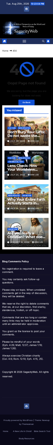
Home (5, 50)
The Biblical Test (15, 162)
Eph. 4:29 (8, 345)
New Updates (24, 128)
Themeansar (28, 424)
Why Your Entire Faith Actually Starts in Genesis (26, 203)
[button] (43, 41)
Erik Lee (34, 141)
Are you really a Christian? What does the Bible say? (25, 237)
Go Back (26, 102)
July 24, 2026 (18, 141)
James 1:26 (8, 348)
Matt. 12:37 (21, 345)
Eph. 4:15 (32, 358)
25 (40, 358)
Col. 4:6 (7, 358)
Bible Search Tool (42, 431)
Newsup (46, 420)
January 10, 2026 (20, 242)
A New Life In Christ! (22, 431)
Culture (12, 128)
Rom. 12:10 (19, 358)
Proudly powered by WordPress (18, 420)
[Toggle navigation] (24, 41)
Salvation (26, 195)
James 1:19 (35, 345)
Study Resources (26, 438)
